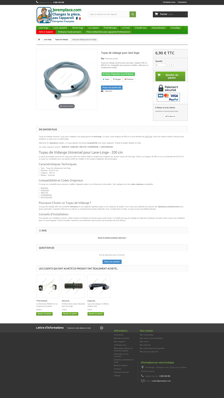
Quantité (158, 61)
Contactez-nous (169, 2)
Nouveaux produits (121, 338)
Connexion (182, 2)
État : (103, 59)
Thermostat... (42, 301)
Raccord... (66, 301)
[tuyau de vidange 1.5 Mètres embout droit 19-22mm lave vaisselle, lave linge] (99, 286)
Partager (117, 79)
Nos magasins (119, 342)
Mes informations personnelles (152, 348)
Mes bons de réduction (149, 352)
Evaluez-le (171, 116)
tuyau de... (92, 301)
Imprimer (108, 91)
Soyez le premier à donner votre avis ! (112, 238)
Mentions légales (121, 365)
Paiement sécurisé (121, 372)
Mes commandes (146, 335)
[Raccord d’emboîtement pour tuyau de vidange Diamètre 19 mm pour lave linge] (73, 286)
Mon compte (146, 330)
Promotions (118, 335)
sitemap (117, 376)
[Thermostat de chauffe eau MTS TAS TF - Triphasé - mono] (47, 286)
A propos (117, 369)
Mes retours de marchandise (151, 338)
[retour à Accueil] (38, 39)
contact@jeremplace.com (161, 381)
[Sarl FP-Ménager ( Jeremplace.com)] (60, 15)
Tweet (106, 79)
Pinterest (129, 79)
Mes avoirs (144, 342)
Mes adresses (145, 345)
